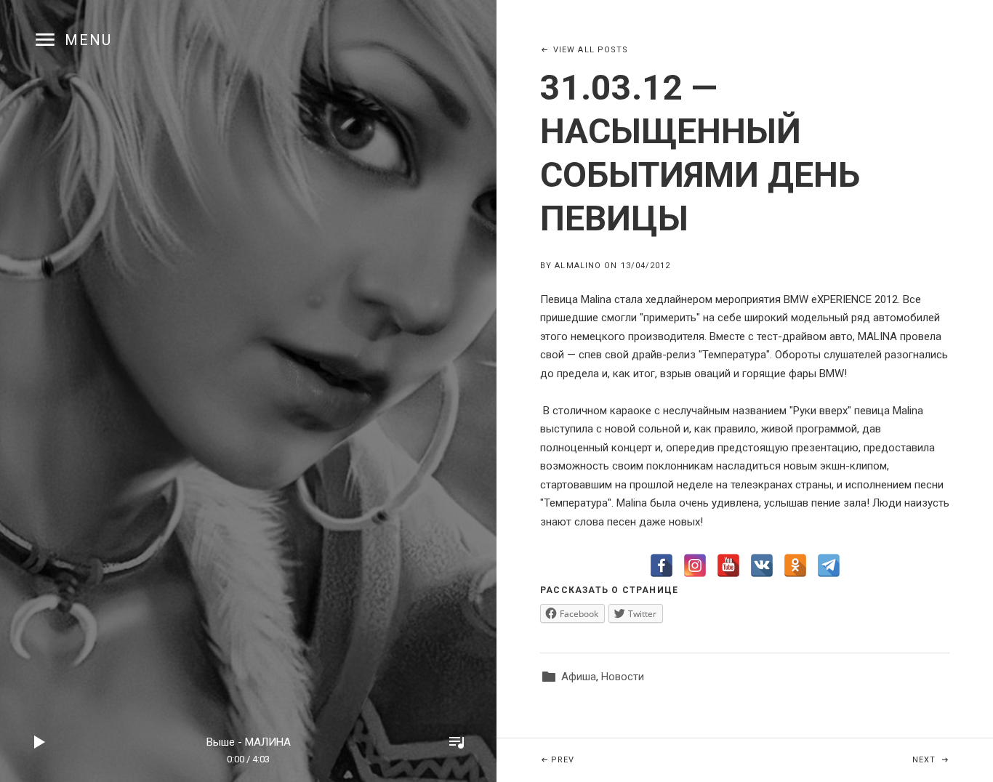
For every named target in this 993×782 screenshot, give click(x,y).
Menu (88, 40)
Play (40, 742)
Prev (648, 759)
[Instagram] (695, 565)
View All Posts (590, 50)
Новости (622, 676)
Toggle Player (456, 742)
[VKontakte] (761, 565)
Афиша (578, 676)
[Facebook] (661, 565)
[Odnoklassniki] (795, 565)
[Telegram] (828, 565)
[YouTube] (728, 565)
